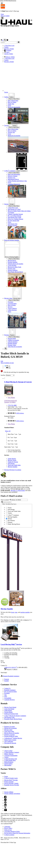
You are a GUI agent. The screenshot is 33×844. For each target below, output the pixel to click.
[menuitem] (20, 129)
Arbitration (7, 826)
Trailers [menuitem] (6, 97)
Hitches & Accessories (10, 728)
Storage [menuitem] (6, 204)
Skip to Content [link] (5, 16)
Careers (6, 757)
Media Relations (8, 762)
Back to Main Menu (14, 99)
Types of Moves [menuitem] (12, 308)
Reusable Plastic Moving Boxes (13, 719)
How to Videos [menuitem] (12, 102)
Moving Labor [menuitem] (8, 298)
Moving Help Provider (11, 780)
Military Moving (8, 754)
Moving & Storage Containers (15, 715)
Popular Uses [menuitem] (11, 177)
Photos (11, 397)
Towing (6, 125)
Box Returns (11, 520)
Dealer (6, 776)
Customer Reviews (9, 699)
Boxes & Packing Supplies (12, 257)
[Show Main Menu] (2, 18)
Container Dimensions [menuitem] (14, 184)
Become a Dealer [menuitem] (9, 49)
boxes (12, 612)
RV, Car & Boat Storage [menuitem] (14, 216)
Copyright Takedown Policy (12, 831)
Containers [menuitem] (10, 170)
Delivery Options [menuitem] (12, 176)
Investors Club (10, 759)
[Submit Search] (18, 42)
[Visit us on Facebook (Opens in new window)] (5, 797)
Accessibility (7, 698)
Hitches (9, 518)
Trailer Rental (8, 710)
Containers (21, 170)
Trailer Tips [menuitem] (11, 104)
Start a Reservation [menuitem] (13, 100)
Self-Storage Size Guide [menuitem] (14, 217)
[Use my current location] (10, 500)
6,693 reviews (20, 413)
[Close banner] (2, 3)
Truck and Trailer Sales (14, 465)
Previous (6, 470)
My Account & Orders (10, 691)
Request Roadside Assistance (11, 676)
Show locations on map (7, 363)
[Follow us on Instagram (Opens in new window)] (5, 800)
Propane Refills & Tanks (11, 736)
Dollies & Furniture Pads (11, 713)
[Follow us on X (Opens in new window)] (5, 808)
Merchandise (7, 765)
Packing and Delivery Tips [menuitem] (17, 181)
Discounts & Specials (10, 743)
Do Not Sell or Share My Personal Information (17, 833)
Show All (7, 431)
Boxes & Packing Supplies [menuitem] (11, 240)
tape (16, 612)
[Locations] (7, 40)
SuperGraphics (8, 763)
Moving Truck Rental (10, 707)
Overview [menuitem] (10, 302)
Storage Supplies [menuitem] (12, 225)
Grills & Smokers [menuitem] (12, 342)
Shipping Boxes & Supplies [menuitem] (15, 264)
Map (9, 368)
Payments (7, 693)
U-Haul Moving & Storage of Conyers (18, 382)
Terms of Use (8, 830)
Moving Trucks (12, 460)
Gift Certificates (8, 741)
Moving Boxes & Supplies (11, 733)
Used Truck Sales (9, 731)
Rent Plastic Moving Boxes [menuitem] (15, 272)
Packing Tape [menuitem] (11, 268)
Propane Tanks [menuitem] (12, 345)
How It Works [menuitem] (12, 305)
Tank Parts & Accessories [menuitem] (15, 346)
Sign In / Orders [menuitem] (8, 54)
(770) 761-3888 (12, 405)
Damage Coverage (9, 734)
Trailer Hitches (12, 458)
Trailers (11, 97)
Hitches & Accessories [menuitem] (14, 107)
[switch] (16, 367)
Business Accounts (9, 726)
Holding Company (11, 752)
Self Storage (11, 463)
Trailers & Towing (13, 462)
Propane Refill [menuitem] (12, 338)
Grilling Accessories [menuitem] (13, 340)
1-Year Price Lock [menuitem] (9, 45)
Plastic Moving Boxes (13, 524)
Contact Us (7, 688)
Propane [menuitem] (6, 335)
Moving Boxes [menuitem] (12, 260)
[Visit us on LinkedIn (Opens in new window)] (5, 806)
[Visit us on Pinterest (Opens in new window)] (5, 803)
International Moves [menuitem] (13, 179)
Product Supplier (9, 781)
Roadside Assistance (10, 690)
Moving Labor (17, 298)
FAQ (5, 696)
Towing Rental (8, 712)
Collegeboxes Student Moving (13, 738)
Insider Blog (10, 760)
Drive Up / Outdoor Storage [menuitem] (15, 219)
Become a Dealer (18, 490)
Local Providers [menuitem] (12, 303)
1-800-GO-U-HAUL (10, 667)
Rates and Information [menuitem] (14, 174)
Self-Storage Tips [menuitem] (12, 224)
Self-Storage (11, 509)
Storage (12, 204)
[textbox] (19, 500)
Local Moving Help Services (11, 644)
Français (6, 679)
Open (2, 14)
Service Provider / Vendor (11, 783)
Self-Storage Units (9, 717)
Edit (2, 361)
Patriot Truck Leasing (10, 740)
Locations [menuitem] (8, 50)
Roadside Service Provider (11, 785)
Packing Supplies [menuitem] (12, 262)
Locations (9, 834)
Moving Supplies (12, 466)
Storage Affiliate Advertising (12, 793)
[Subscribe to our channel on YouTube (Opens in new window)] (5, 810)
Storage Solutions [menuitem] (13, 270)
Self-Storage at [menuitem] (14, 209)
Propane (12, 335)
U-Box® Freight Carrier (11, 778)
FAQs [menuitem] (9, 105)
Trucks (9, 507)
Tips (5, 695)
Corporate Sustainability (11, 755)
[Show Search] (4, 40)
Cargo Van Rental (9, 709)
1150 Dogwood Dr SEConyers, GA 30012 (10, 401)
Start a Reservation (13, 129)
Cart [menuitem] (7, 52)
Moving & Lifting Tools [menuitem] (14, 267)
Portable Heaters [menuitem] (12, 343)
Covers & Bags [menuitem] (12, 265)
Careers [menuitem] (6, 47)
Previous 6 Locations (15, 470)
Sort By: (3, 375)
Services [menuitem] (10, 307)
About (8, 750)
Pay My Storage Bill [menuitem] (13, 220)
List (9, 366)
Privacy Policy (8, 828)
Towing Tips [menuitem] (11, 132)
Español (6, 680)
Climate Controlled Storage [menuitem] (15, 214)
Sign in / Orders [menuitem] (10, 57)
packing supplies (25, 612)
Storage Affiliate (8, 792)
